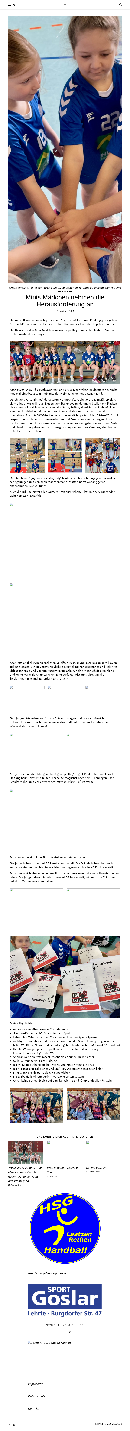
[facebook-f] (9, 1425)
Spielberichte (18, 288)
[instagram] (14, 1425)
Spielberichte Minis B (77, 288)
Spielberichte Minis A (45, 288)
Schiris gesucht (96, 1167)
